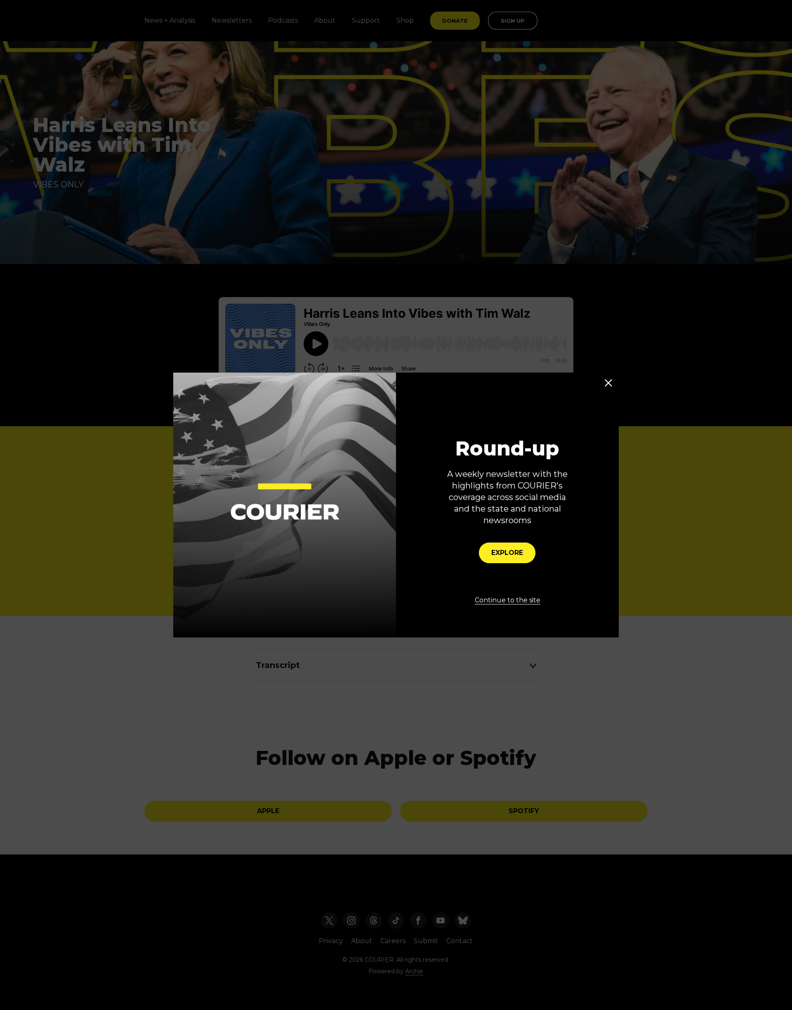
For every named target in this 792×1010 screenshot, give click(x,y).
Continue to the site (507, 600)
